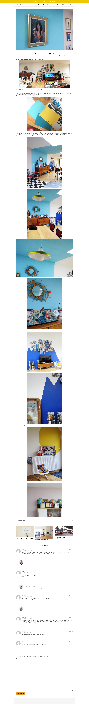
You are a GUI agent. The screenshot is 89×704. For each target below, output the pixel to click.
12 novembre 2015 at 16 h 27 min (29, 608)
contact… (56, 4)
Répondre (71, 549)
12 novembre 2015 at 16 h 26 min (29, 586)
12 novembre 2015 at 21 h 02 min (27, 618)
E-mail (17, 663)
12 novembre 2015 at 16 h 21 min (27, 572)
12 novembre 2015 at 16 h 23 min (27, 596)
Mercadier (55, 132)
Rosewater (35, 482)
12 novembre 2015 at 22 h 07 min (27, 632)
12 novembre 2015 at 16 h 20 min (29, 562)
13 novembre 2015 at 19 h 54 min (27, 642)
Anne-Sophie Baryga (21, 520)
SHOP (63, 4)
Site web (17, 669)
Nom (17, 658)
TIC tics (23, 631)
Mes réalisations (44, 51)
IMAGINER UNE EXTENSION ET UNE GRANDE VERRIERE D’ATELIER (25, 539)
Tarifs (24, 4)
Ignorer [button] (54, 1)
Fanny (23, 549)
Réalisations (32, 4)
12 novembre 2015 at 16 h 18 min (27, 550)
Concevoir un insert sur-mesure (43, 539)
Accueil (19, 4)
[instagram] (42, 701)
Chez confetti (25, 595)
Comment (18, 674)
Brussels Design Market (60, 537)
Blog (39, 4)
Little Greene (35, 132)
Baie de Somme (47, 4)
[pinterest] (44, 701)
